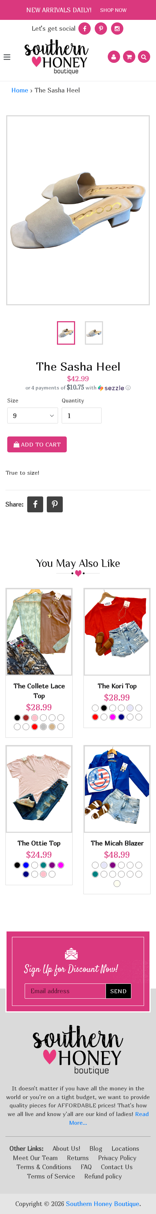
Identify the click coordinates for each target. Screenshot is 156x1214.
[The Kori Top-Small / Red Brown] (138, 717)
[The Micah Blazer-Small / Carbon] (95, 865)
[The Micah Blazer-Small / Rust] (138, 874)
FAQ (86, 1167)
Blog (95, 1148)
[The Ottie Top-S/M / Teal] (43, 865)
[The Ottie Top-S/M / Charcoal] (34, 865)
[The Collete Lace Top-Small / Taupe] (60, 726)
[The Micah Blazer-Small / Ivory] (117, 883)
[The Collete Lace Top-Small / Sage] (60, 717)
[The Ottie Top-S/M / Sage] (34, 874)
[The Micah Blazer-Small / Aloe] (138, 865)
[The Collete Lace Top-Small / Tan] (52, 726)
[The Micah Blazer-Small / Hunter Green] (121, 874)
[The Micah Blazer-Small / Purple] (112, 865)
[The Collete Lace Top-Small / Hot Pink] (43, 717)
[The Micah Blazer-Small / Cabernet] (130, 865)
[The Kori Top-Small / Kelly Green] (121, 708)
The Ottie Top (39, 843)
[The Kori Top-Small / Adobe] (95, 708)
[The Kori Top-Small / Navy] (121, 717)
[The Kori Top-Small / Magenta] (112, 717)
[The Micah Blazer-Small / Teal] (95, 874)
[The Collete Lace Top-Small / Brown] (25, 717)
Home (19, 90)
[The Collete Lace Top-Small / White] (17, 726)
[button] (78, 387)
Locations (125, 1148)
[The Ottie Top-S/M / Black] (17, 865)
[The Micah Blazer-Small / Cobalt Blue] (112, 874)
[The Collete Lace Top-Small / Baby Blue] (25, 726)
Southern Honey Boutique (102, 1203)
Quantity (73, 400)
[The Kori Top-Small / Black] (103, 708)
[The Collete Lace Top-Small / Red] (34, 726)
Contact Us (117, 1167)
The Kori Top (117, 686)
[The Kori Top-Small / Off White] (138, 708)
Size (12, 400)
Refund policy (103, 1176)
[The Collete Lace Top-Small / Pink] (34, 717)
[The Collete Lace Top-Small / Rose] (52, 717)
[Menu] (6, 56)
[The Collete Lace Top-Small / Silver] (43, 726)
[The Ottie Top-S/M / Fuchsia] (60, 865)
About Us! (66, 1148)
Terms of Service (51, 1176)
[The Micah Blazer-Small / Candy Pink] (121, 865)
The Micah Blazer (117, 843)
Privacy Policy (117, 1158)
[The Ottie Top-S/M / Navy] (25, 874)
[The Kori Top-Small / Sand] (103, 717)
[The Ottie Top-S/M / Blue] (25, 865)
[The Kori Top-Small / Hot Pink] (112, 708)
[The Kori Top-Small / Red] (95, 717)
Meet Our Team (35, 1158)
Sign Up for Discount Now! (71, 969)
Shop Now (113, 10)
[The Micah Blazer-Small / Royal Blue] (103, 874)
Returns (78, 1158)
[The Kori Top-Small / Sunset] (130, 717)
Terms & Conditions (43, 1167)
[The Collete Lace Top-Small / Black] (17, 717)
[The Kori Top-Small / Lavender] (130, 708)
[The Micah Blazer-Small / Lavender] (103, 865)
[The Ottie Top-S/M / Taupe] (52, 874)
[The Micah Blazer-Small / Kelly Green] (130, 874)
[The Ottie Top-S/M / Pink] (43, 874)
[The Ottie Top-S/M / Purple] (52, 865)
